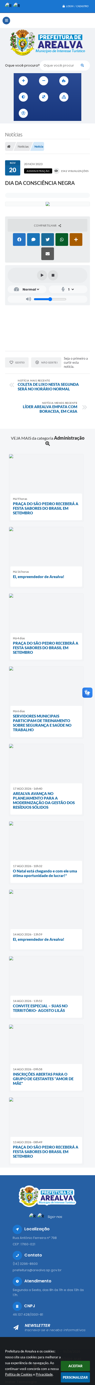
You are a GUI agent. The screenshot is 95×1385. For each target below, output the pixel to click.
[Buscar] (82, 65)
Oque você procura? (22, 65)
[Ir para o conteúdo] (39, 113)
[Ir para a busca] (61, 113)
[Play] (42, 275)
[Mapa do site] (63, 97)
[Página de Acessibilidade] (23, 113)
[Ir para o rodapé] (72, 113)
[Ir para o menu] (50, 113)
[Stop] (53, 275)
